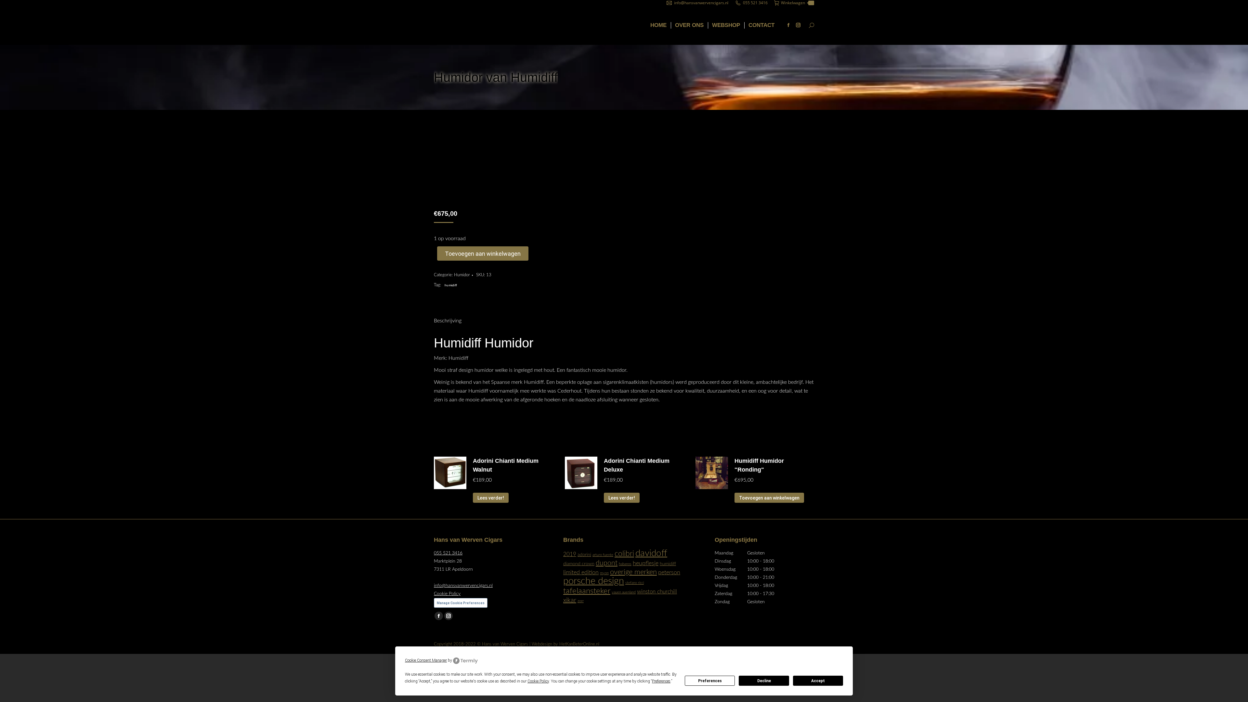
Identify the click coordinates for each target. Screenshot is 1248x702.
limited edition (581, 572)
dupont (607, 563)
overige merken (633, 572)
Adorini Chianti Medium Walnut (506, 465)
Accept (818, 681)
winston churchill (657, 591)
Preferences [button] (661, 681)
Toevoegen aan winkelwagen (483, 253)
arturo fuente (602, 555)
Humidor (462, 275)
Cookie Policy (447, 594)
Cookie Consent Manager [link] (426, 660)
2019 (569, 554)
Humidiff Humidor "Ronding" (759, 465)
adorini (584, 554)
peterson (669, 572)
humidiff (451, 285)
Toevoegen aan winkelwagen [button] (769, 497)
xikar (569, 600)
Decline (764, 681)
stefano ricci (634, 583)
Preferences (710, 681)
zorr (581, 601)
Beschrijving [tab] (448, 320)
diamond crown (578, 564)
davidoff (651, 553)
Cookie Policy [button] (538, 681)
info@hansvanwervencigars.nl (701, 3)
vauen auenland (624, 592)
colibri (624, 554)
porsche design (593, 581)
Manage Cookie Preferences (461, 603)
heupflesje (645, 563)
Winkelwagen (796, 3)
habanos (625, 564)
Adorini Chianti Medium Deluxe (637, 465)
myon (604, 573)
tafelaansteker (586, 591)
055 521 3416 (755, 3)
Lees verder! (490, 497)
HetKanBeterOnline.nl (579, 644)
